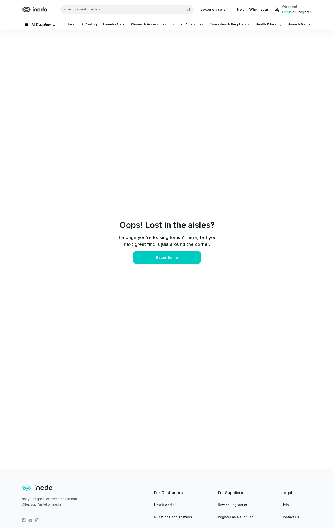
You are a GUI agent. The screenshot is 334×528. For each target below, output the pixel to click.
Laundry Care (114, 24)
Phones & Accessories (148, 24)
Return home (167, 257)
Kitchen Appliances (188, 24)
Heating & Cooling (82, 24)
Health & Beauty (268, 24)
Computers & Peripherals (229, 24)
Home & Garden (300, 24)
